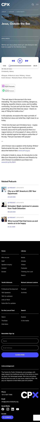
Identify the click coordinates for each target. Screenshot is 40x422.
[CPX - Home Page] (5, 4)
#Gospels (4, 75)
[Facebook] (2, 409)
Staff (2, 261)
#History (22, 75)
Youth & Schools (6, 282)
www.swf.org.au (24, 151)
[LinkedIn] (12, 409)
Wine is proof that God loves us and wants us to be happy (23, 222)
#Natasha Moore (17, 78)
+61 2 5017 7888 (6, 394)
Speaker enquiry (6, 264)
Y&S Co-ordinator (7, 296)
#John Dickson (6, 78)
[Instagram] (7, 409)
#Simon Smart (27, 78)
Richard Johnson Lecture (29, 282)
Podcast (11, 11)
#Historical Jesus (13, 75)
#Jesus (28, 75)
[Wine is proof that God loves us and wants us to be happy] (4, 219)
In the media (25, 320)
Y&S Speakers (5, 292)
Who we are (5, 257)
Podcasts (24, 268)
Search (23, 275)
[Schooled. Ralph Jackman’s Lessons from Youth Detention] (4, 204)
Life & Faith (5, 38)
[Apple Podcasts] (8, 86)
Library (3, 11)
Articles (23, 261)
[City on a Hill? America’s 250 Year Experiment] (4, 189)
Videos (23, 264)
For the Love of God (7, 310)
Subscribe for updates (8, 303)
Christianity (20, 11)
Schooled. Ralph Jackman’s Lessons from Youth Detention (23, 207)
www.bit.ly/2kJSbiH (8, 162)
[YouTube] (17, 409)
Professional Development (9, 289)
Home (3, 251)
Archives (24, 292)
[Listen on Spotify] (8, 90)
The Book (4, 320)
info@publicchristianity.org (9, 401)
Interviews (4, 324)
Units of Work (5, 299)
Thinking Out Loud (27, 271)
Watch (3, 317)
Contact (4, 268)
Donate (3, 271)
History (11, 71)
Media (23, 257)
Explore (23, 317)
